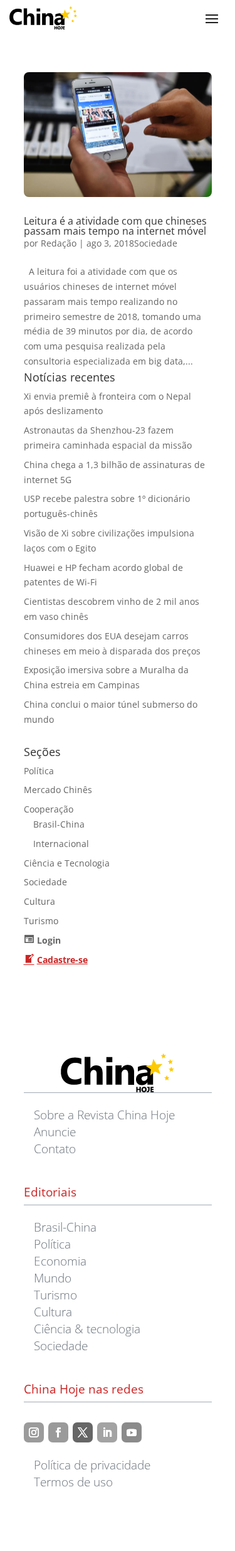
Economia (60, 1260)
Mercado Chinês (58, 790)
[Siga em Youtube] (132, 1432)
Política (39, 771)
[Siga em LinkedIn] (107, 1432)
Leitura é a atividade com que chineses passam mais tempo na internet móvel (115, 226)
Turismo (41, 921)
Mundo (52, 1277)
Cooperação (48, 809)
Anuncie (55, 1131)
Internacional (61, 844)
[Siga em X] (83, 1432)
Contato (55, 1148)
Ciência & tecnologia (87, 1328)
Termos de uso (73, 1481)
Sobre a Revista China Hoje (104, 1114)
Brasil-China (59, 824)
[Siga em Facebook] (58, 1432)
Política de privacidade (92, 1464)
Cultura (39, 901)
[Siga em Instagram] (34, 1432)
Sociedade (155, 243)
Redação (58, 243)
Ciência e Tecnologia (67, 863)
